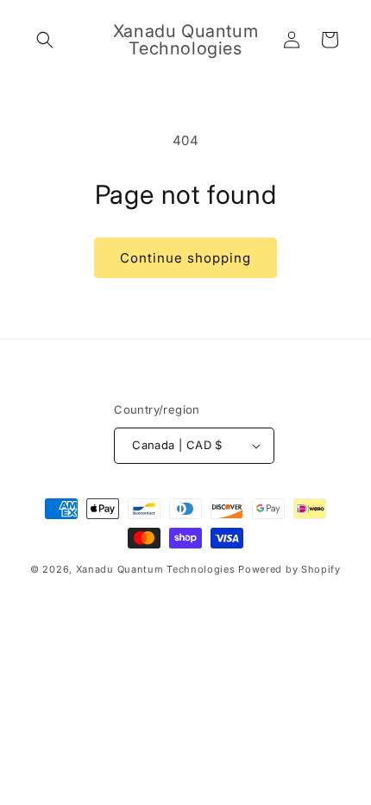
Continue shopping (185, 258)
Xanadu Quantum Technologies (156, 569)
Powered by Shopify (289, 569)
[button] (45, 40)
